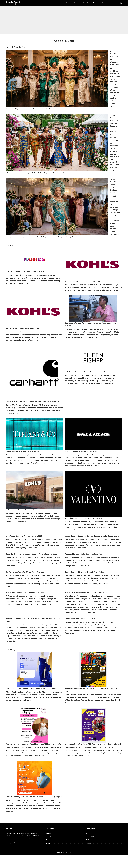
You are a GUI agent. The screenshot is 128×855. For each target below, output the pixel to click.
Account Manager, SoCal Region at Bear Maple (84, 554)
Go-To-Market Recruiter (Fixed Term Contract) (25, 572)
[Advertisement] (64, 20)
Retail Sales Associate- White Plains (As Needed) (85, 372)
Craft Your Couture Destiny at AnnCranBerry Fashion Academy (31, 688)
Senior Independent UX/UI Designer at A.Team (25, 593)
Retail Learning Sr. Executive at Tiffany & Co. (24, 451)
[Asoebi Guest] (13, 3)
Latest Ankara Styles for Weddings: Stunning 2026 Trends (114, 123)
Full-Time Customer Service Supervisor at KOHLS (26, 272)
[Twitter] (117, 3)
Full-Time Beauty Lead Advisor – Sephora (23, 510)
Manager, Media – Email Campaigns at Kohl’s (83, 281)
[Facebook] (114, 3)
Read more (53, 109)
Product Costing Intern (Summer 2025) (81, 451)
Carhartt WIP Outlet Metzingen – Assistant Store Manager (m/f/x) (33, 401)
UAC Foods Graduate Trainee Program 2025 (24, 536)
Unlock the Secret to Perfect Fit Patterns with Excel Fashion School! (93, 744)
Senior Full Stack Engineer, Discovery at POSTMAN (86, 593)
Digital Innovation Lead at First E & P (80, 619)
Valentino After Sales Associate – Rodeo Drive (84, 518)
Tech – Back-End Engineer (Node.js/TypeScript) (84, 572)
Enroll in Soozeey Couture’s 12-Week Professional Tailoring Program (34, 797)
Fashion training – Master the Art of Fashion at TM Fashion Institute (33, 744)
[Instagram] (121, 3)
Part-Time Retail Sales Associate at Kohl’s (23, 328)
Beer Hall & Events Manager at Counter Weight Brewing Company (33, 554)
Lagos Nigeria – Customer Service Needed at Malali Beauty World (92, 536)
